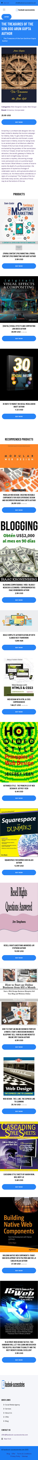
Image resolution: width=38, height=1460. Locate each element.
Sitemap (25, 1456)
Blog (7, 1421)
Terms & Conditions (24, 1454)
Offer (6, 17)
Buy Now (19, 122)
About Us (8, 1413)
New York (6, 3)
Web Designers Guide (19, 107)
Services (8, 1409)
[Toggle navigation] (4, 10)
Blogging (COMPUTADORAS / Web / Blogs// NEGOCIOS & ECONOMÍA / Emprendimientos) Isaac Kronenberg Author (19, 587)
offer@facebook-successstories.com (25, 3)
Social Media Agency (12, 1405)
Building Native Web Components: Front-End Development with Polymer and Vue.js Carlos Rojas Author (19, 1258)
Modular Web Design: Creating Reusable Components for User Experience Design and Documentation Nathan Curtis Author (19, 497)
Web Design (32, 107)
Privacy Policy (15, 1456)
